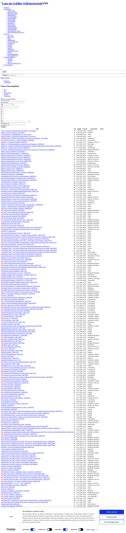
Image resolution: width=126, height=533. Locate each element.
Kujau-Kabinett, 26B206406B (9, 439)
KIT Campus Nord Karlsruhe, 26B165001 (14, 305)
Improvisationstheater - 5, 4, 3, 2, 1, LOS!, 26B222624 (16, 483)
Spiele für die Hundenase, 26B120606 (13, 210)
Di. (1, 111)
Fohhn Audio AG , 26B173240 (9, 318)
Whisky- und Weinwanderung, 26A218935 (12, 132)
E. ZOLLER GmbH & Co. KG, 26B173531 (13, 322)
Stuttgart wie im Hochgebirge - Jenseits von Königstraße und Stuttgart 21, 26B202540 (24, 417)
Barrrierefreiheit (12, 18)
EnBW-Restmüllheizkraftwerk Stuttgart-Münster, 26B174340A (18, 329)
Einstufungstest (12, 26)
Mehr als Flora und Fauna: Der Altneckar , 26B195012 (16, 398)
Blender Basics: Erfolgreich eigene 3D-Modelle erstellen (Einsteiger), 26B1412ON (23, 267)
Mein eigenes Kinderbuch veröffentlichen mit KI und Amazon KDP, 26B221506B (24, 475)
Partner (9, 52)
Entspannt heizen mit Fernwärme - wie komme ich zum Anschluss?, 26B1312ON (23, 235)
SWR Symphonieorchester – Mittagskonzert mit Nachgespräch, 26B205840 (23, 436)
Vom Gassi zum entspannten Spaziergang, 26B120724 (17, 212)
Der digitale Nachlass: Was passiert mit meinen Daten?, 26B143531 (19, 290)
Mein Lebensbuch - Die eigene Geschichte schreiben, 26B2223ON (20, 481)
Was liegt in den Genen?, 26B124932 (12, 225)
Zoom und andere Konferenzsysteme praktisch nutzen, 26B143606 (20, 292)
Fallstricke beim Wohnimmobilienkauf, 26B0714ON (15, 187)
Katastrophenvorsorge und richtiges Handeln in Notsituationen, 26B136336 (21, 256)
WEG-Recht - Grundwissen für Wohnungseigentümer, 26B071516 (19, 189)
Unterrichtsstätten (12, 17)
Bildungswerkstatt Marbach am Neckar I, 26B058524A (16, 159)
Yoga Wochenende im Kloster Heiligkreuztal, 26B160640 (16, 297)
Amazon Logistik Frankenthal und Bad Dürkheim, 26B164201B (18, 303)
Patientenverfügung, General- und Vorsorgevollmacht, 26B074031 (19, 201)
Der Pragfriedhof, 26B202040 (9, 409)
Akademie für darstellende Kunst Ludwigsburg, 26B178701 (18, 373)
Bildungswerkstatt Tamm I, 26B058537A (12, 168)
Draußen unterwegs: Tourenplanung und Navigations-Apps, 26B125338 (20, 229)
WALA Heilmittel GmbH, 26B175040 (13, 339)
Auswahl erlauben (111, 517)
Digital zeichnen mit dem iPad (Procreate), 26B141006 (17, 263)
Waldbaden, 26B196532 (7, 405)
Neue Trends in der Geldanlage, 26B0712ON (13, 184)
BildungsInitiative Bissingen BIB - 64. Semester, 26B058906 (17, 172)
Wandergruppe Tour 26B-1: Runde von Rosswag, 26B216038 (18, 460)
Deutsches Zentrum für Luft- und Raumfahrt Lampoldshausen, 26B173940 (21, 326)
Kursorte (10, 45)
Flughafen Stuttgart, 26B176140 (9, 352)
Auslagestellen (11, 21)
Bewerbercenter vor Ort (14, 31)
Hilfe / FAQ (11, 37)
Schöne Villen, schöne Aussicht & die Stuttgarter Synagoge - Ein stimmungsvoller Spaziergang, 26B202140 (31, 411)
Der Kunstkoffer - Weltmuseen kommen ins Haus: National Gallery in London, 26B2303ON (26, 500)
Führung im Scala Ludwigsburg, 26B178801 (14, 375)
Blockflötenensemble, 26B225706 (10, 492)
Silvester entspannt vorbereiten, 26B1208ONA (15, 214)
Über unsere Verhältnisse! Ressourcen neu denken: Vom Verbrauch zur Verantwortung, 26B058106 (28, 149)
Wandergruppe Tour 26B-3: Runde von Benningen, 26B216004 (18, 454)
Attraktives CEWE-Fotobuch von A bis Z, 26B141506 (16, 273)
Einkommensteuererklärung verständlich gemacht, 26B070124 (18, 178)
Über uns (6, 34)
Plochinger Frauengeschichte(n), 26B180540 (14, 381)
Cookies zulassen (111, 512)
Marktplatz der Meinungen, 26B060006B (12, 174)
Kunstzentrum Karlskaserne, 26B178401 (13, 369)
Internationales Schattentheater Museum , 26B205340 (17, 430)
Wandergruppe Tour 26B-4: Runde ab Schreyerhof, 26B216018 (18, 456)
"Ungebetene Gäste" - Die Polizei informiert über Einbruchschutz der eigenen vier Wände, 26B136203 (29, 248)
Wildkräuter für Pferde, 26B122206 (10, 223)
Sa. (1, 118)
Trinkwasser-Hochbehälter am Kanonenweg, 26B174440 (16, 333)
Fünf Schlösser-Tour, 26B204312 (10, 422)
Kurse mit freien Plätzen (8, 99)
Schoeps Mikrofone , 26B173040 (11, 316)
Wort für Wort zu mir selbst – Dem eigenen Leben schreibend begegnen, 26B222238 (25, 479)
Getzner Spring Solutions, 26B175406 (13, 343)
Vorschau (10, 60)
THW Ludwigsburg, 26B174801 (11, 337)
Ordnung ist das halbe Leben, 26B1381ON (14, 261)
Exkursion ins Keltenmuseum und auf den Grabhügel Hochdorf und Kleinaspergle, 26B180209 (27, 377)
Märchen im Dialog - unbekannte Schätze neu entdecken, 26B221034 (21, 472)
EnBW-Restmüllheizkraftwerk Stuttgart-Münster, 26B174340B (18, 331)
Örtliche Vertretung (13, 41)
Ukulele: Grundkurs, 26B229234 (11, 494)
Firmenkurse (11, 23)
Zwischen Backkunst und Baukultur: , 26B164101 (16, 301)
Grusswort (10, 35)
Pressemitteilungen (13, 55)
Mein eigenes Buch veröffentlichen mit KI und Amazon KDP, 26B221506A (23, 473)
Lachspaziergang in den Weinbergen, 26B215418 (14, 451)
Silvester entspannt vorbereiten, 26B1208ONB (13, 216)
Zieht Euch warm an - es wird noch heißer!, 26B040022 (17, 140)
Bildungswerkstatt (12, 14)
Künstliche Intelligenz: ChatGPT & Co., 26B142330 (16, 280)
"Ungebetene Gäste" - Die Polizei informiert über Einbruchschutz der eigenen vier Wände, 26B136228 (29, 250)
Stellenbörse (11, 49)
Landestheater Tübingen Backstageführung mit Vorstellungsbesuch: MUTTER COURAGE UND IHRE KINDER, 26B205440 (37, 432)
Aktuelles (10, 59)
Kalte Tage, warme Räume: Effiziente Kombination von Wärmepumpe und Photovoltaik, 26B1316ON (29, 242)
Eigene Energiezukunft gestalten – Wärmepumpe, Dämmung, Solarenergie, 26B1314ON (25, 239)
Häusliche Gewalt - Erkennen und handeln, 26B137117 (16, 257)
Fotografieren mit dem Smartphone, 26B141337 (14, 269)
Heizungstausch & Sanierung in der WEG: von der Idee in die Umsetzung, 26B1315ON (26, 240)
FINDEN (5, 75)
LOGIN (4, 71)
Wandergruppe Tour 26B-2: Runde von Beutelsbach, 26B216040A (19, 462)
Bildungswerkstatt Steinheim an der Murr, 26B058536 (15, 167)
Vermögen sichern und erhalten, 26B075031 (13, 203)
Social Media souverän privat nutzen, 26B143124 (14, 284)
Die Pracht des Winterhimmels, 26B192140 (12, 394)
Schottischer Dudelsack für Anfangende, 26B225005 (15, 490)
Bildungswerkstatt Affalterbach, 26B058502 (13, 151)
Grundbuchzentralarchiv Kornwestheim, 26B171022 (15, 312)
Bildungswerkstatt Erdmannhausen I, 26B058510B (15, 153)
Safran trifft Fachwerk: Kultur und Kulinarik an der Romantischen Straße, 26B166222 (25, 307)
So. (1, 120)
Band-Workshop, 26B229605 (10, 498)
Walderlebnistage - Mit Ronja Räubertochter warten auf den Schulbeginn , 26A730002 (24, 138)
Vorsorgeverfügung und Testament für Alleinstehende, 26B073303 (19, 195)
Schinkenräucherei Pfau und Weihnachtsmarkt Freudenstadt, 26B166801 (22, 309)
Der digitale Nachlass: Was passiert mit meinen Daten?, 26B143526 (19, 288)
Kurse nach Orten (12, 12)
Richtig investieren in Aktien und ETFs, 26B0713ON (15, 185)
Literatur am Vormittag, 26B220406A (11, 466)
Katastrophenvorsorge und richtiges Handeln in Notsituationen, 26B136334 (21, 254)
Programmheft (11, 20)
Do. (2, 115)
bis (1, 108)
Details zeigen (90, 529)
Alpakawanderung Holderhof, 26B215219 (12, 449)
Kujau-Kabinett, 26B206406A (9, 437)
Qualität (10, 48)
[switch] (49, 529)
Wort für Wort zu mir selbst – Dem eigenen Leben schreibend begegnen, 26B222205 (25, 477)
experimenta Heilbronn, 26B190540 (10, 388)
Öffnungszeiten (8, 65)
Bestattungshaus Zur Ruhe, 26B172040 (13, 314)
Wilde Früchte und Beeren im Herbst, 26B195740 (14, 403)
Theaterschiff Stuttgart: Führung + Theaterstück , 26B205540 (19, 434)
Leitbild (10, 46)
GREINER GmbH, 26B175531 (9, 345)
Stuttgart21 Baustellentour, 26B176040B (12, 350)
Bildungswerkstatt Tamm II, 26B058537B (12, 170)
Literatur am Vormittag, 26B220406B (11, 468)
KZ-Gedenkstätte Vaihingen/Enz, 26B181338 (15, 382)
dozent (6, 94)
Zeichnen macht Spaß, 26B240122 (10, 504)
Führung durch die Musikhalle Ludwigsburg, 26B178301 (18, 367)
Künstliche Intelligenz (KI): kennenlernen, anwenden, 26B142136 (19, 278)
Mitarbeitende (11, 40)
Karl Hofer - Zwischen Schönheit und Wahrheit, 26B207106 (17, 447)
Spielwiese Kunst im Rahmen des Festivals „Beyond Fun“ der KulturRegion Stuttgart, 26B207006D (28, 443)
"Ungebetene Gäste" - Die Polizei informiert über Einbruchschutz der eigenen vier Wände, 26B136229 (29, 252)
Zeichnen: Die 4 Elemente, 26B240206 (11, 506)
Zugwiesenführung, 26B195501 (9, 401)
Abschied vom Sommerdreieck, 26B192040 (14, 392)
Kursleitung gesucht (13, 51)
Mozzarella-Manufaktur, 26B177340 (11, 360)
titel (5, 90)
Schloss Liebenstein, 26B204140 (10, 420)
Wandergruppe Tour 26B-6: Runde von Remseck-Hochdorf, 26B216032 (20, 458)
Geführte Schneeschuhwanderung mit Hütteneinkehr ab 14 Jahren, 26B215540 (22, 453)
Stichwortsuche (5, 100)
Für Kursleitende (12, 29)
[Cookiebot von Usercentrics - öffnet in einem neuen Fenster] (11, 529)
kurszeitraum (7, 93)
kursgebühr (7, 96)
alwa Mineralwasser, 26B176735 (10, 358)
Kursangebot (7, 9)
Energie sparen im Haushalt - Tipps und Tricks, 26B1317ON (17, 244)
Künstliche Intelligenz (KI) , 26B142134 (12, 276)
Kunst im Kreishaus (9, 57)
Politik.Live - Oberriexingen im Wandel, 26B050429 (15, 148)
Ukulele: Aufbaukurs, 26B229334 (11, 496)
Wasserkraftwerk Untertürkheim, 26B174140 (13, 328)
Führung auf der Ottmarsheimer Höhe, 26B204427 (16, 424)
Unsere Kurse (11, 10)
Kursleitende (11, 43)
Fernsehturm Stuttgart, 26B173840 (10, 324)
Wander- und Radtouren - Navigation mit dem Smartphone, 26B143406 (20, 286)
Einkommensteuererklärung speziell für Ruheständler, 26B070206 (19, 180)
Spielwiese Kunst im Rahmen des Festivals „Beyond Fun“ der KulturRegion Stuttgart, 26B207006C (28, 441)
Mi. (2, 113)
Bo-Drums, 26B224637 (7, 489)
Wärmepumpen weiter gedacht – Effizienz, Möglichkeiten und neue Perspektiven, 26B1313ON (28, 237)
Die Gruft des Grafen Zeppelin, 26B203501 (13, 418)
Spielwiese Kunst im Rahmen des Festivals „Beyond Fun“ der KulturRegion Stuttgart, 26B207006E (28, 445)
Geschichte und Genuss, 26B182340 (11, 384)
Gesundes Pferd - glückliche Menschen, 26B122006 (15, 221)
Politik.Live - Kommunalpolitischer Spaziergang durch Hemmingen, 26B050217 (23, 144)
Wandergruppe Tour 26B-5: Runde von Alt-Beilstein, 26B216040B (19, 464)
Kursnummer (4, 102)
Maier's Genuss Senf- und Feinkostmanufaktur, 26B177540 (18, 362)
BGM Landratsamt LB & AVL (16, 32)
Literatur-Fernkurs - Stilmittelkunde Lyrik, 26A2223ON (16, 134)
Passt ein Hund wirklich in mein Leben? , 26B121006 (17, 220)
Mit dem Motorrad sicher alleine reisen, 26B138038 (16, 259)
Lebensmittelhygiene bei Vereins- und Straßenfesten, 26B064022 (18, 176)
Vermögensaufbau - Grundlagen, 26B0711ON (13, 182)
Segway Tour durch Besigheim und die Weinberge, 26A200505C (18, 131)
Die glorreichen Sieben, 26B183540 (10, 386)
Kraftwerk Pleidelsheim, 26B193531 (11, 396)
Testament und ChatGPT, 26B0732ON (13, 193)
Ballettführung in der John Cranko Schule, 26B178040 (16, 365)
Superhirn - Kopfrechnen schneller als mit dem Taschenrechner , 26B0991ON (22, 204)
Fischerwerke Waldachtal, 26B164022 (13, 299)
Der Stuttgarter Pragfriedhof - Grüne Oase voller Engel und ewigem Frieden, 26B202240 (25, 413)
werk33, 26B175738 (8, 348)
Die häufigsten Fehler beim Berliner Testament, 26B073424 (17, 197)
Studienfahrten (11, 15)
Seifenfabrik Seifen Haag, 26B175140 (11, 341)
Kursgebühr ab (5, 123)
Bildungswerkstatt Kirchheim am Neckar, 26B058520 (15, 157)
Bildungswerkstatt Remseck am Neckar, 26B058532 (15, 165)
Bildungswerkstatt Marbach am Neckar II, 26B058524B (16, 161)
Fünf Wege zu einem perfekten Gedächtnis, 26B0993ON (16, 208)
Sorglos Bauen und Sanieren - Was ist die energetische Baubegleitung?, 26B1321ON (25, 246)
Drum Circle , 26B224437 (8, 487)
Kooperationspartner (13, 54)
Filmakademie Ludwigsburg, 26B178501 (12, 371)
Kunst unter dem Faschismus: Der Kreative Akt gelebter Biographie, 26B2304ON (24, 502)
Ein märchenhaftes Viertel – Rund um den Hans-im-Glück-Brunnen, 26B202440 (23, 415)
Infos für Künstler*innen (14, 63)
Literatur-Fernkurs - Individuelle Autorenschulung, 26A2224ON (18, 136)
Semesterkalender (12, 28)
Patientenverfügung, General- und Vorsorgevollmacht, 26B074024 (19, 199)
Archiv (9, 62)
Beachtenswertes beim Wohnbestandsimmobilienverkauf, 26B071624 (20, 191)
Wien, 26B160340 (7, 295)
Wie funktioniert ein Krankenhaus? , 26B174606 (14, 335)
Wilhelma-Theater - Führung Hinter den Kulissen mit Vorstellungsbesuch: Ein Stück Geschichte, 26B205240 (30, 428)
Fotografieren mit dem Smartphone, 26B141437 (14, 271)
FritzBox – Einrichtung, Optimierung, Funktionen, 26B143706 (18, 293)
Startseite (6, 7)
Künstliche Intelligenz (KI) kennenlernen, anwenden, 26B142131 (18, 274)
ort (5, 91)
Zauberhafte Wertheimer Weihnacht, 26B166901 (15, 310)
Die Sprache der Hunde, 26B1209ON (12, 218)
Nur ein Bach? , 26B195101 (8, 400)
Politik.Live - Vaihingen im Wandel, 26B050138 (14, 142)
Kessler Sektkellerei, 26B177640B (10, 364)
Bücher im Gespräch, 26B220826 (10, 470)
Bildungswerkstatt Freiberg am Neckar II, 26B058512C (16, 155)
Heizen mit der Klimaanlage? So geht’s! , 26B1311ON (16, 233)
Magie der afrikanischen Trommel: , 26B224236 (14, 485)
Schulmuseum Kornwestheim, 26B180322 (14, 379)
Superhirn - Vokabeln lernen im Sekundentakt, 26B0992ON (17, 206)
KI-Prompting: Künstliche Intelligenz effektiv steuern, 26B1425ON (19, 282)
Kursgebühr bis (5, 125)
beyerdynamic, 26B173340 (10, 320)
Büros (9, 38)
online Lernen (11, 24)
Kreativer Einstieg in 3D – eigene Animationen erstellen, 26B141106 (21, 265)
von (2, 106)
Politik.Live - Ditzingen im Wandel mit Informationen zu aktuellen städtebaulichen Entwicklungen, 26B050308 (31, 146)
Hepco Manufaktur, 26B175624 (11, 346)
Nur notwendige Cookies (111, 522)
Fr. (1, 116)
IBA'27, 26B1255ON (8, 231)
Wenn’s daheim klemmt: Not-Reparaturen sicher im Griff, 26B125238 (21, 227)
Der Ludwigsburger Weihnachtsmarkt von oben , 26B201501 (17, 407)
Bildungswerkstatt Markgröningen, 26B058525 (14, 163)
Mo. (2, 109)
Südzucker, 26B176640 (7, 356)
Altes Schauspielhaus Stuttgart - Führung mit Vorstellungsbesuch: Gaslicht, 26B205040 (24, 426)
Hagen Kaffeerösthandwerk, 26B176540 (12, 354)
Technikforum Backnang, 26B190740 (12, 390)
